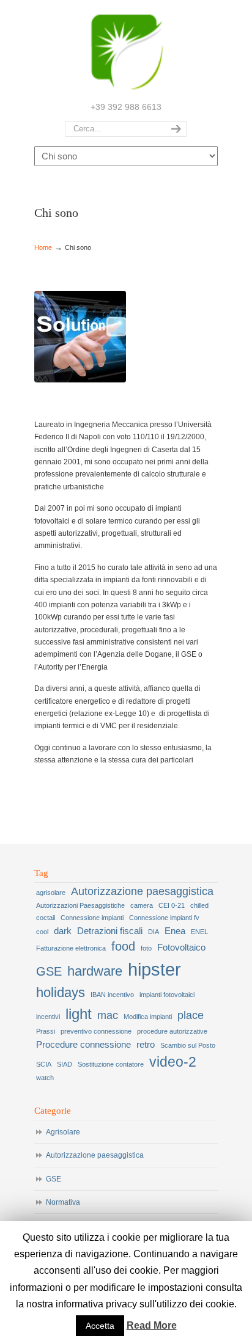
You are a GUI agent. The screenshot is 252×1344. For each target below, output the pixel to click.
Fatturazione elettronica (71, 948)
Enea (175, 931)
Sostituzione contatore (111, 1064)
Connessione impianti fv (164, 917)
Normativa (63, 1202)
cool (42, 931)
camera (141, 905)
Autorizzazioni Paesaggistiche (80, 905)
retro (145, 1045)
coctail (45, 917)
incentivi (48, 1016)
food (123, 946)
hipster (154, 969)
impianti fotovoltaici (167, 994)
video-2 (172, 1062)
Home (43, 247)
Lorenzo (126, 49)
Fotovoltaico (181, 947)
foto (146, 948)
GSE (49, 971)
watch (45, 1077)
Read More (152, 1325)
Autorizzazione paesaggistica (142, 891)
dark (63, 931)
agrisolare (50, 892)
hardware (94, 971)
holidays (60, 992)
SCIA (43, 1064)
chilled (199, 905)
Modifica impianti (148, 1016)
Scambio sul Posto (187, 1045)
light (78, 1014)
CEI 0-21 (171, 905)
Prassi (45, 1031)
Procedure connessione (83, 1045)
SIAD (64, 1064)
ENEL (199, 931)
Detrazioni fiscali (110, 931)
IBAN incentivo (112, 994)
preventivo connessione (96, 1031)
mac (107, 1015)
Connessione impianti (92, 917)
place (190, 1015)
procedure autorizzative (172, 1031)
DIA (153, 931)
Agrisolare (63, 1132)
